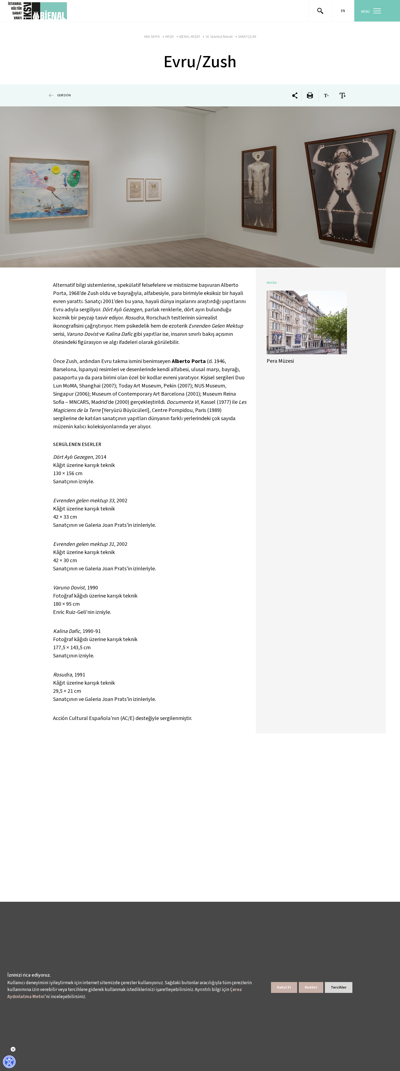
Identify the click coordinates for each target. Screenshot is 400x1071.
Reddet (311, 987)
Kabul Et (284, 987)
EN (343, 10)
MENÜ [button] (365, 11)
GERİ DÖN (64, 95)
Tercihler (338, 987)
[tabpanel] (200, 186)
